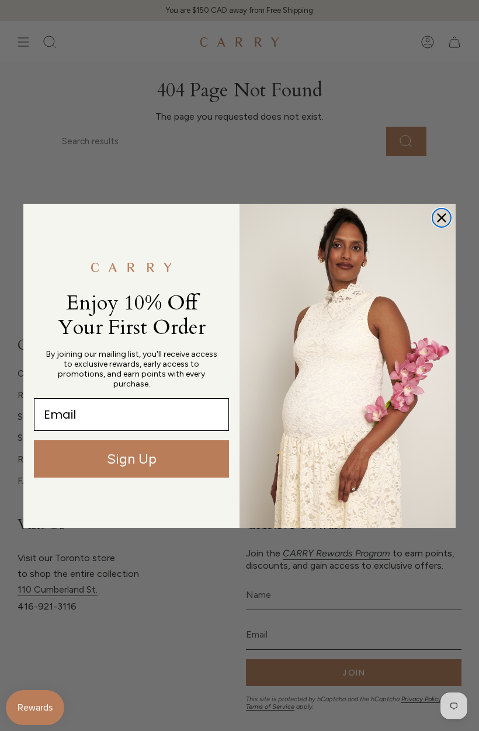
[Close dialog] (441, 217)
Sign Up (132, 458)
